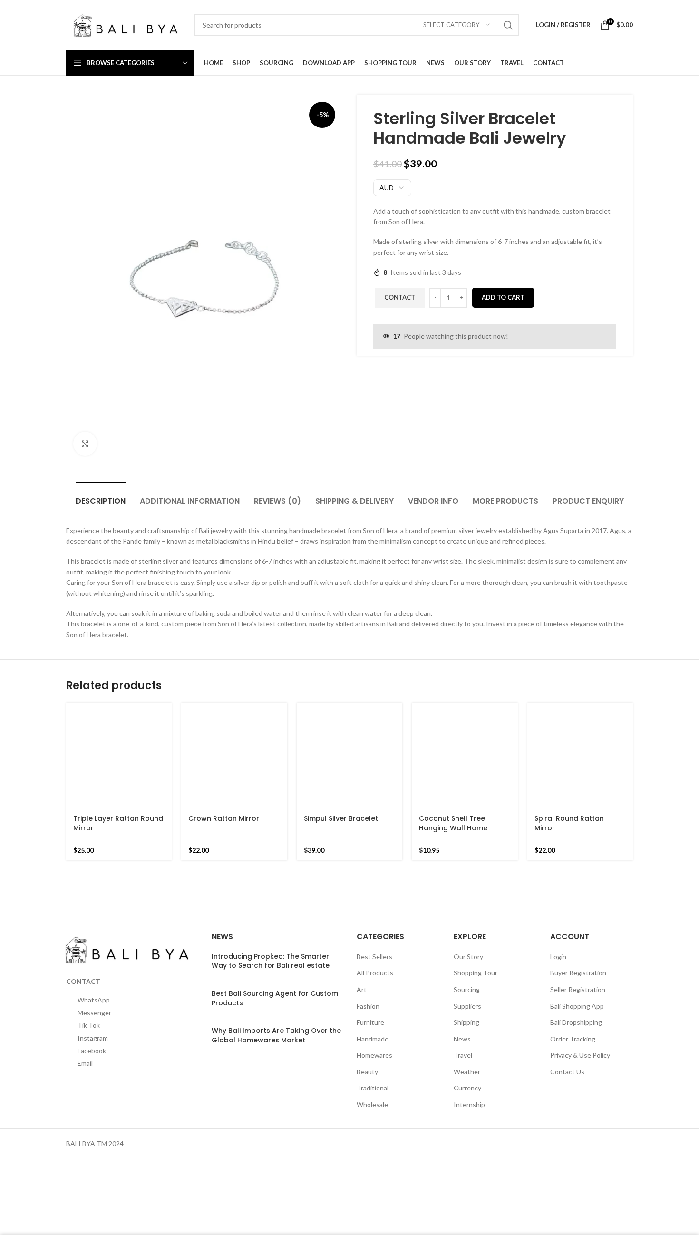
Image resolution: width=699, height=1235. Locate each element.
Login (558, 939)
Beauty (367, 1054)
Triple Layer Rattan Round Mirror (118, 736)
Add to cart (503, 297)
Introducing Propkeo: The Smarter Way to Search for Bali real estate (271, 943)
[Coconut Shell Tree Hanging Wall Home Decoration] (464, 712)
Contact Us (567, 1054)
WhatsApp (94, 1008)
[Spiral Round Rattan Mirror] (580, 712)
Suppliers (467, 988)
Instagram (93, 1201)
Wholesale (372, 1087)
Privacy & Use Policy (580, 1038)
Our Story (468, 939)
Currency (467, 1071)
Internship (469, 1087)
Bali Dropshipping (576, 1005)
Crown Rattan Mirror (223, 818)
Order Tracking (572, 1021)
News (462, 1021)
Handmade (372, 1021)
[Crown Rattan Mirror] (234, 755)
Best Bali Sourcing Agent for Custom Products (275, 981)
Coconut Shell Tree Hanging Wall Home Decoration (453, 741)
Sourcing (467, 972)
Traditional (372, 1071)
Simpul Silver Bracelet (341, 723)
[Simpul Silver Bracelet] (349, 708)
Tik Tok (89, 1137)
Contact (399, 297)
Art (362, 972)
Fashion (368, 988)
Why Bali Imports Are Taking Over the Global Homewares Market (276, 1018)
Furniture (370, 1005)
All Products (375, 956)
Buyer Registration (578, 956)
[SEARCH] (508, 25)
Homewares (374, 1038)
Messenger (94, 1073)
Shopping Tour (475, 956)
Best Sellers (374, 939)
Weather (467, 1054)
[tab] (101, 496)
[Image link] (127, 931)
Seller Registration (577, 972)
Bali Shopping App (577, 988)
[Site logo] (125, 24)
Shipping (466, 1005)
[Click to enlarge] (85, 444)
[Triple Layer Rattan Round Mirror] (119, 712)
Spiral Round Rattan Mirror (569, 736)
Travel (463, 1038)
